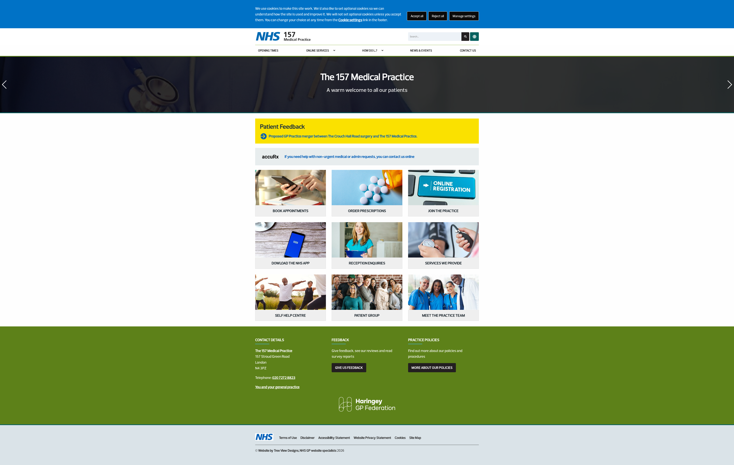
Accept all (417, 16)
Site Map (415, 438)
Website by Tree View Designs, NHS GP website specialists (297, 450)
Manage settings (464, 16)
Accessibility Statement (334, 438)
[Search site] (465, 36)
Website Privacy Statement (372, 438)
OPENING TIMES (268, 50)
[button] (729, 84)
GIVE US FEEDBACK (349, 368)
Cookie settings (350, 20)
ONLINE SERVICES (317, 50)
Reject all (438, 16)
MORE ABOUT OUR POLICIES (432, 368)
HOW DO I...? (369, 50)
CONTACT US (468, 50)
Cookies (400, 438)
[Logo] (283, 36)
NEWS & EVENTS (421, 50)
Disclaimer (307, 438)
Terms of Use (288, 438)
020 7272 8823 (283, 377)
